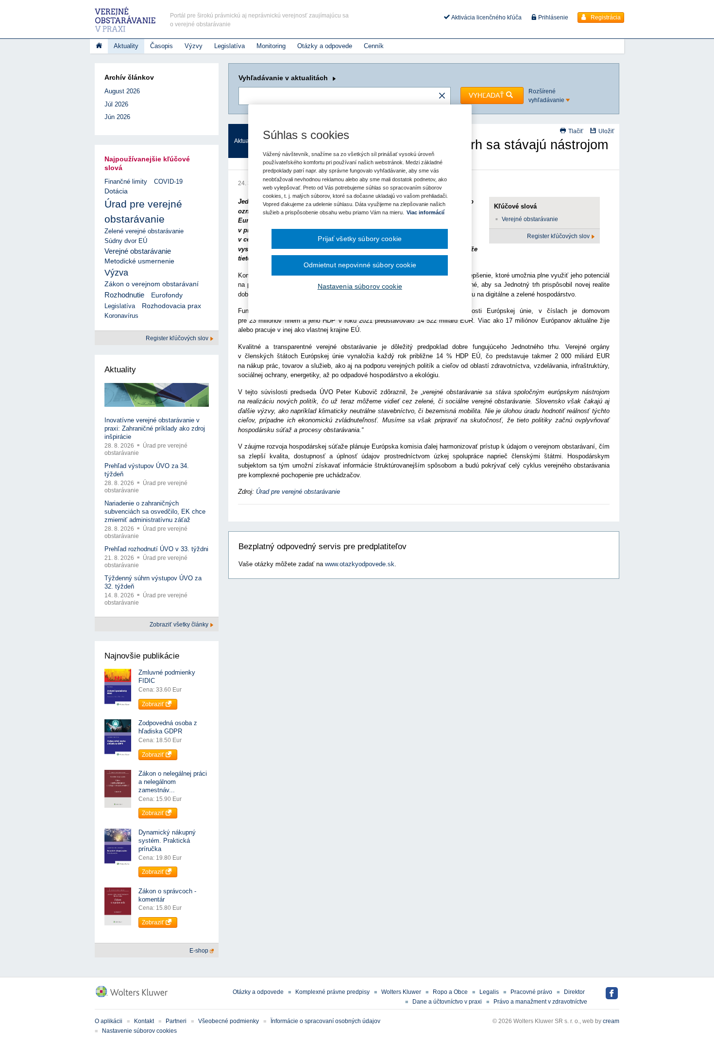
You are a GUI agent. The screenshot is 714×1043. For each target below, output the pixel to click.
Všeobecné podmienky (228, 1021)
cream (611, 1021)
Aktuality (126, 46)
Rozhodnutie (124, 295)
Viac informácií (425, 212)
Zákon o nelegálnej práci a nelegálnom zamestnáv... (172, 782)
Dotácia (116, 191)
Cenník (374, 46)
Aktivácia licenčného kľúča (486, 17)
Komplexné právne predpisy (332, 992)
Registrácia (605, 17)
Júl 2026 (116, 104)
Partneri (176, 1021)
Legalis (489, 992)
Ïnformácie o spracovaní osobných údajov (325, 1021)
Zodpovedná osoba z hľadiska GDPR (167, 727)
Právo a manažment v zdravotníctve (540, 1001)
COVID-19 (168, 181)
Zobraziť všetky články (180, 624)
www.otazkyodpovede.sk (359, 564)
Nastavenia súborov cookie (360, 286)
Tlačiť (575, 131)
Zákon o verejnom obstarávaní (151, 284)
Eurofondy (167, 295)
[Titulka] (99, 46)
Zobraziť (154, 704)
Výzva (116, 273)
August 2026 (122, 91)
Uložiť (606, 131)
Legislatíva (229, 46)
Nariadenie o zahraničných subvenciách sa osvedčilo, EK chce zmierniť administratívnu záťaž (154, 511)
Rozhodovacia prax (171, 306)
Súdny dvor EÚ (125, 240)
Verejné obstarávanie (530, 219)
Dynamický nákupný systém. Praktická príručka (167, 840)
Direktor (574, 992)
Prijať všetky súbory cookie (360, 239)
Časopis (161, 46)
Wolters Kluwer (401, 992)
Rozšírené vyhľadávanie (547, 96)
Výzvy (194, 46)
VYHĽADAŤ (487, 95)
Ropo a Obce (450, 992)
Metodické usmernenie (139, 261)
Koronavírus (121, 315)
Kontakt (144, 1021)
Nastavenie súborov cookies (139, 1030)
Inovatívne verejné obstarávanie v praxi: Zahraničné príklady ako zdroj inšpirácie (154, 428)
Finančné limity (125, 181)
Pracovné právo (531, 992)
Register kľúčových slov (559, 236)
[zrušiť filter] (442, 96)
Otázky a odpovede (324, 46)
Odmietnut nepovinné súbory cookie (360, 265)
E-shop (199, 950)
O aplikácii (108, 1021)
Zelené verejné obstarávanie (144, 231)
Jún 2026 (117, 117)
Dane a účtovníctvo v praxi (447, 1001)
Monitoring (271, 46)
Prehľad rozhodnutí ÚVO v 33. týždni (156, 549)
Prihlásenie (552, 17)
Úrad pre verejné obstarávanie (298, 491)
